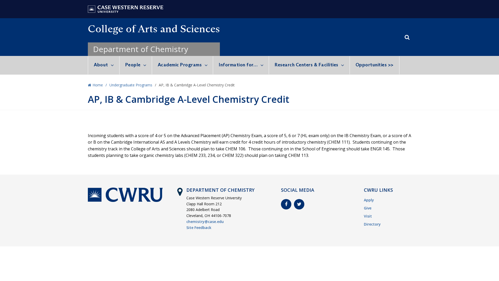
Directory (372, 224)
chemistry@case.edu (205, 221)
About (101, 65)
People (133, 65)
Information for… (238, 65)
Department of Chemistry (140, 49)
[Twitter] (299, 204)
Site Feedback (198, 227)
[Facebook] (286, 204)
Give (367, 208)
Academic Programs (180, 65)
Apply (369, 199)
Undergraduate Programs (130, 84)
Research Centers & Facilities (306, 65)
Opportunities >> (374, 65)
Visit (368, 216)
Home (98, 84)
